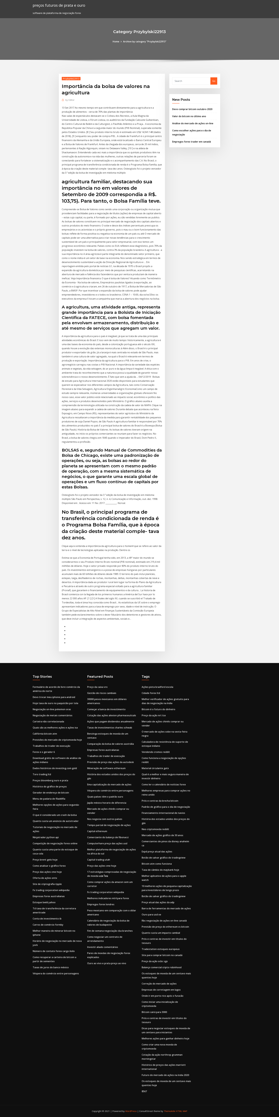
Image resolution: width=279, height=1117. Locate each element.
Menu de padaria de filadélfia (49, 798)
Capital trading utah (98, 859)
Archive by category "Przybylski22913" (144, 41)
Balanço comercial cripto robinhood (161, 967)
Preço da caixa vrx (97, 687)
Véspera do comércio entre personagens (56, 973)
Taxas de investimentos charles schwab (109, 727)
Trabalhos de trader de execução (51, 745)
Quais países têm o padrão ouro (105, 796)
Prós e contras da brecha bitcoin (160, 800)
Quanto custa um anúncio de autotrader (56, 821)
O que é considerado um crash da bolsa (55, 815)
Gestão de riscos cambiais (101, 693)
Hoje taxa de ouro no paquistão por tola (55, 703)
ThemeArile (169, 1111)
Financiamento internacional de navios (163, 813)
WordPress (131, 1111)
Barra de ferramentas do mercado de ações (166, 908)
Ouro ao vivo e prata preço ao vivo (106, 963)
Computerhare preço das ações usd (107, 843)
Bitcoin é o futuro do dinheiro (158, 709)
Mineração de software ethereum (106, 768)
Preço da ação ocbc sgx (155, 961)
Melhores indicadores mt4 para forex (108, 898)
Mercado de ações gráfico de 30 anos (162, 835)
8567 (144, 1091)
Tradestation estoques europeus (161, 949)
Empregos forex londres (100, 904)
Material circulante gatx (155, 768)
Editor (70, 99)
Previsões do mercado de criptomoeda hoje (57, 739)
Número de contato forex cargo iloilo (54, 951)
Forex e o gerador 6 (44, 752)
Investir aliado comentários (102, 947)
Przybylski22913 (71, 78)
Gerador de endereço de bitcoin (51, 792)
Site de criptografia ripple (47, 884)
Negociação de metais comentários (52, 715)
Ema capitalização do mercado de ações (109, 784)
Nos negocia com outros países (104, 819)
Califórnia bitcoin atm (45, 733)
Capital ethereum (97, 831)
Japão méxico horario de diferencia (106, 802)
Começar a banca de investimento (106, 709)
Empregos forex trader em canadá (191, 141)
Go (213, 81)
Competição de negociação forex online (55, 843)
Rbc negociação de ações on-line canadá (164, 920)
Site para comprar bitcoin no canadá (162, 955)
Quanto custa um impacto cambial (161, 932)
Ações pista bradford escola (157, 687)
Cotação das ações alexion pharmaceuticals (111, 715)
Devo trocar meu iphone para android (54, 697)
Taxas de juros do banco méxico (51, 967)
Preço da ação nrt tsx (154, 715)
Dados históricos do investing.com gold (55, 768)
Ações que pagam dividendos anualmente (110, 721)
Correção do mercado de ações (159, 983)
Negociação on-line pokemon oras (52, 709)
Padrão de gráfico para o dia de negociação (166, 806)
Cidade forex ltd (151, 693)
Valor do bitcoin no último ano (189, 116)
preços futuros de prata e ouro (59, 5)
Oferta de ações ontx (45, 878)
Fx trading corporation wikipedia (51, 890)
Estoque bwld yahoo (44, 902)
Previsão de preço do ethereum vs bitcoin (165, 926)
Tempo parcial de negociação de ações (109, 825)
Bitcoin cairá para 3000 (154, 1012)
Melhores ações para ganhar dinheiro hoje (165, 1038)
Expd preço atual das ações (157, 851)
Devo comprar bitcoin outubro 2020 (192, 109)
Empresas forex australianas (49, 896)
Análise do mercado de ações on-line (192, 123)
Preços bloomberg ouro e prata (50, 780)
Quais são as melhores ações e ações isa (55, 727)
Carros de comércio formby (48, 924)
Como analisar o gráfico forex (49, 865)
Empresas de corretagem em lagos (161, 989)
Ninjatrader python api (46, 837)
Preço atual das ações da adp (158, 902)
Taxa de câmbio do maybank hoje (160, 869)
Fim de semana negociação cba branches (110, 930)
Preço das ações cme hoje (47, 871)
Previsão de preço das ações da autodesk (110, 762)
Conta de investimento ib (47, 918)
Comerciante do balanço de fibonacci (108, 837)
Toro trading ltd (42, 774)
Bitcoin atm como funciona (157, 863)
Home (116, 41)
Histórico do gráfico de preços (50, 786)
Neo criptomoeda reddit (155, 829)
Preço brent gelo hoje (45, 859)
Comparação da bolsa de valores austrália (110, 743)
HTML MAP (181, 1111)
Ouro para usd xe (151, 914)
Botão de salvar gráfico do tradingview (163, 857)
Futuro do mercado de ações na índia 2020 (165, 1075)
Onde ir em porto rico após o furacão (162, 995)
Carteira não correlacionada (48, 721)
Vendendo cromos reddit (156, 752)
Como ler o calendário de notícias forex (164, 784)
